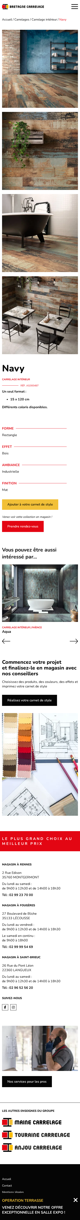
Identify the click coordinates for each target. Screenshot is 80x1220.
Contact (7, 1186)
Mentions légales (13, 1192)
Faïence (37, 627)
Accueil (7, 19)
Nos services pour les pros (27, 1081)
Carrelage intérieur (44, 19)
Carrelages (21, 19)
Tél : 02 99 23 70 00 (17, 895)
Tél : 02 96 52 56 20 (17, 988)
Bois (5, 453)
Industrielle (10, 471)
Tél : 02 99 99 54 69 (17, 947)
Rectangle (9, 435)
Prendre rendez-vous (22, 526)
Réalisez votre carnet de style (29, 700)
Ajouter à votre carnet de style (30, 504)
